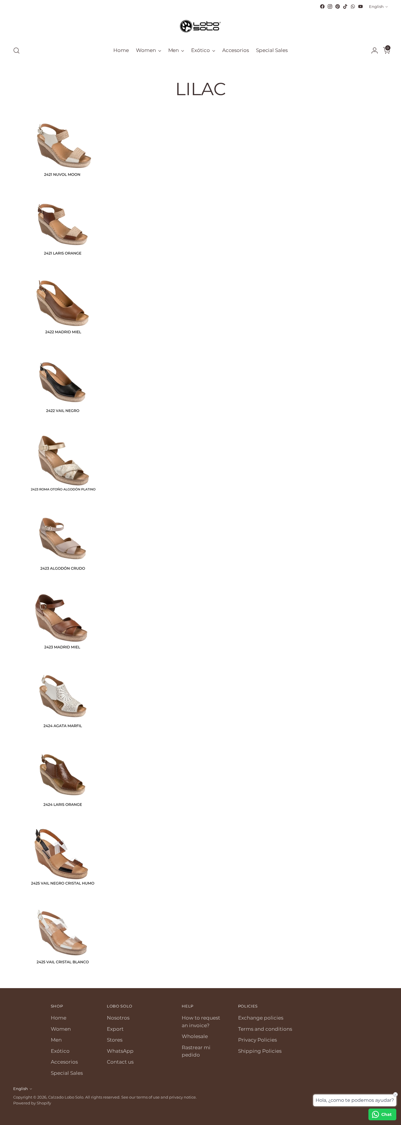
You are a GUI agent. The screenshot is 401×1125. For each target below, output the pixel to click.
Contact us (120, 1062)
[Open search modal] (16, 50)
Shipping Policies (260, 1051)
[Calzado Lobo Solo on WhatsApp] (352, 6)
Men (56, 1040)
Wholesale (195, 1036)
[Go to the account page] (372, 50)
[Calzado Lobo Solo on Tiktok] (345, 6)
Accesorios (64, 1062)
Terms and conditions (265, 1029)
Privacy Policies (257, 1040)
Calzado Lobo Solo (65, 1097)
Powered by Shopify (32, 1103)
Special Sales (67, 1073)
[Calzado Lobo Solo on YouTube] (360, 6)
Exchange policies (260, 1018)
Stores (114, 1040)
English (376, 6)
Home (58, 1018)
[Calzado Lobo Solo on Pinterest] (337, 6)
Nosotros (118, 1018)
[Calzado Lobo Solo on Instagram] (330, 6)
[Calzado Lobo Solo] (200, 26)
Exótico (60, 1051)
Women (61, 1029)
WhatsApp (120, 1051)
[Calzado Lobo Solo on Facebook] (322, 6)
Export (115, 1029)
